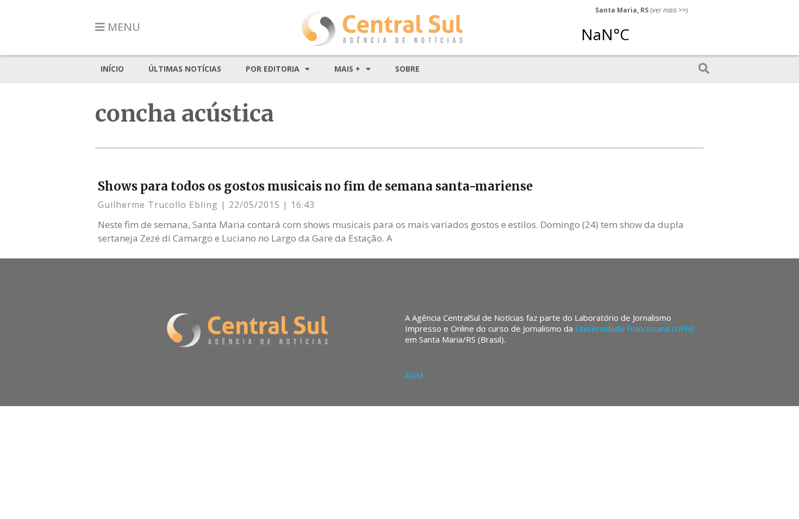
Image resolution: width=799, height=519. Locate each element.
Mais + (347, 69)
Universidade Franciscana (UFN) (634, 328)
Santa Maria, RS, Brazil (637, 29)
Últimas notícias (184, 69)
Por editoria (272, 69)
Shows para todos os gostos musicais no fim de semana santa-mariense (315, 186)
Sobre (407, 69)
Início (112, 69)
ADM (414, 375)
